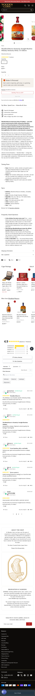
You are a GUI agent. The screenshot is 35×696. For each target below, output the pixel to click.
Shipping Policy (5, 653)
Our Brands (4, 647)
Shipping (3, 89)
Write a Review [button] (18, 357)
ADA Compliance (5, 665)
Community (4, 660)
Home (2, 45)
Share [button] (6, 409)
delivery (6, 379)
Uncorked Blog (4, 642)
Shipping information (7, 251)
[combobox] (17, 10)
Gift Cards (3, 638)
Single (5, 62)
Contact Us (4, 634)
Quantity (3, 72)
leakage (21, 379)
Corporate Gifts (4, 636)
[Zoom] (28, 39)
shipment (7, 382)
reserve (14, 379)
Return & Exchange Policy (7, 651)
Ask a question (5, 254)
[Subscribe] (29, 624)
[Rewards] (4, 692)
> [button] (21, 514)
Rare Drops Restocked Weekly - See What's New (17, 1)
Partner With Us (5, 649)
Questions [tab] (15, 366)
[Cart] (29, 5)
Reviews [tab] (5, 366)
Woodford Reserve (6, 53)
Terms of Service (5, 656)
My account (4, 667)
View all (32, 266)
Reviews (3, 645)
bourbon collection (14, 208)
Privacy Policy (4, 658)
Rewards (3, 640)
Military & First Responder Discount (9, 662)
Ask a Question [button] (18, 361)
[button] (29, 409)
